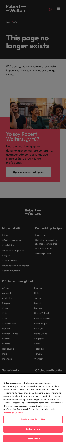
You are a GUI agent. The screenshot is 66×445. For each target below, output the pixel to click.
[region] (33, 409)
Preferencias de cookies (33, 419)
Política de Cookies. (13, 412)
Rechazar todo (33, 429)
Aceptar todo (33, 438)
